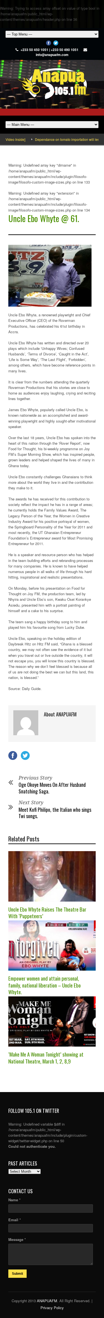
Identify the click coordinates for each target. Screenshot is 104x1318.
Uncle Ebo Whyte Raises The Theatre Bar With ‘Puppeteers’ (47, 912)
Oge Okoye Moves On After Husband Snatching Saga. (52, 788)
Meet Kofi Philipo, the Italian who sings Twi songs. (55, 813)
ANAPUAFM (47, 1300)
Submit (17, 1274)
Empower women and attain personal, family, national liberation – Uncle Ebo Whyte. (44, 985)
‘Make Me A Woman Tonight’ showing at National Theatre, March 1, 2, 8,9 (45, 1057)
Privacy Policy (52, 1307)
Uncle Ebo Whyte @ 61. (43, 218)
